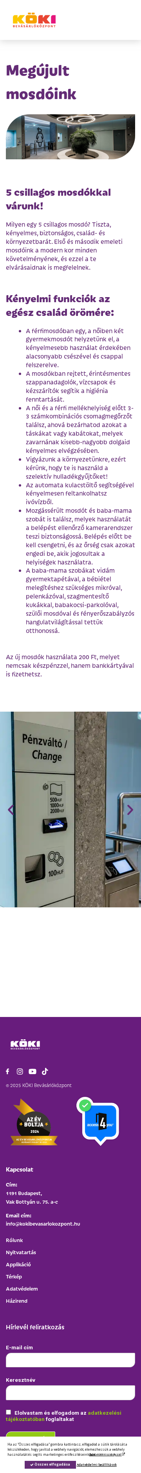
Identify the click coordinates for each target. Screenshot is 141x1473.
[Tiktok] (45, 1071)
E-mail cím (19, 1347)
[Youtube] (32, 1071)
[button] (11, 809)
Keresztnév (20, 1380)
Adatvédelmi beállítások (97, 1464)
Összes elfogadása (52, 1464)
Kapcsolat (19, 1169)
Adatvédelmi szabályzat (105, 1454)
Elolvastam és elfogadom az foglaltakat (63, 1416)
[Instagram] (20, 1071)
